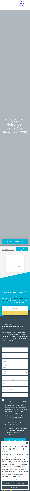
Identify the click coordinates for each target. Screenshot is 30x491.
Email (4, 361)
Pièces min (6, 395)
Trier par (3, 247)
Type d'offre (5, 365)
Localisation (5, 377)
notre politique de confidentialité (10, 479)
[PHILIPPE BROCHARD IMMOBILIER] (24, 5)
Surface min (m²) (7, 389)
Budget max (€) (7, 384)
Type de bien (5, 371)
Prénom (5, 350)
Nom (4, 355)
